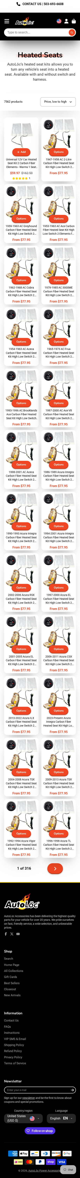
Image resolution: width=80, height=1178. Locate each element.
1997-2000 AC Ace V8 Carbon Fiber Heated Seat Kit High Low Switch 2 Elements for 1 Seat (58, 398)
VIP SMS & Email (15, 1039)
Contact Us (11, 1020)
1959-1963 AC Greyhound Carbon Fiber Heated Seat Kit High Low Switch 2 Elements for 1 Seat (21, 213)
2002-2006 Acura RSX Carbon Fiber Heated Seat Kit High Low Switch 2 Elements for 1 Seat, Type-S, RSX (21, 582)
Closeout (10, 989)
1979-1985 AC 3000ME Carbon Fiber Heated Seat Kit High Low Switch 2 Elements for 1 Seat (58, 275)
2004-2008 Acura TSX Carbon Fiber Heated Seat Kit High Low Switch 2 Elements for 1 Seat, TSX (21, 767)
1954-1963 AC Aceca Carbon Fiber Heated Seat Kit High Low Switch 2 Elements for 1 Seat (21, 336)
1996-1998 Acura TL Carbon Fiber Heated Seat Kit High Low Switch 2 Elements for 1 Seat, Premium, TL (58, 828)
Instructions (12, 1033)
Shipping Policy (14, 1045)
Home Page (11, 965)
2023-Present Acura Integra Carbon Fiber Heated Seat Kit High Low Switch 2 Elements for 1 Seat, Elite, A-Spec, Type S (58, 705)
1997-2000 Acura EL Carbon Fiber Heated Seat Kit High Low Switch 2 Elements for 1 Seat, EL (58, 582)
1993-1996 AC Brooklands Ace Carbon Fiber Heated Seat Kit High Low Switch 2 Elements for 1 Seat (21, 398)
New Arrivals (12, 995)
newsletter (28, 1097)
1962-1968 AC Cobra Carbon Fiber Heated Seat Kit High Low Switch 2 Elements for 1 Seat (21, 275)
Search (8, 958)
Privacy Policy (13, 1057)
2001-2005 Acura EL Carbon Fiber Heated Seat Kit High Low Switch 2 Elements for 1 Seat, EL (21, 644)
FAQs (7, 1026)
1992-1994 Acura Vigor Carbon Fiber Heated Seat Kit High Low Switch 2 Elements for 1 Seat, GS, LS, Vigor (21, 828)
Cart (73, 21)
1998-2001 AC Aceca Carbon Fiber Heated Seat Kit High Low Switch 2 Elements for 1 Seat (21, 459)
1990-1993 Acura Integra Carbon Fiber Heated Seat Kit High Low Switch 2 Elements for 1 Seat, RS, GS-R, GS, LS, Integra (21, 521)
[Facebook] (6, 934)
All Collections (13, 971)
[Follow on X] (12, 934)
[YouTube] (18, 934)
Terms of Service (15, 1063)
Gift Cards (10, 977)
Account (66, 21)
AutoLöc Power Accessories (45, 1170)
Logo (24, 21)
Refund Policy (13, 1051)
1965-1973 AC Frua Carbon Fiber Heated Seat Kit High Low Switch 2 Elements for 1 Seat (58, 336)
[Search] (72, 32)
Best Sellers (12, 983)
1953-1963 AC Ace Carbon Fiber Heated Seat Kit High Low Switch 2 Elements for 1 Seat (58, 213)
